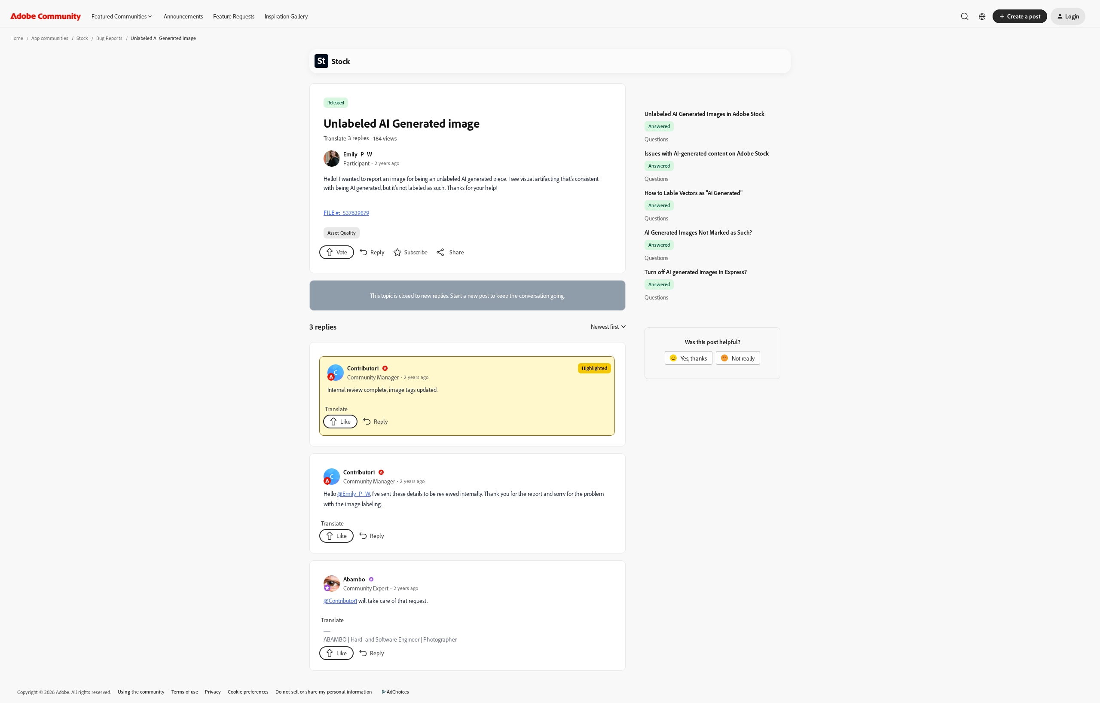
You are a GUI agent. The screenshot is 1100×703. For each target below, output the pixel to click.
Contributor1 (363, 368)
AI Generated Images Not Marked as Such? (698, 232)
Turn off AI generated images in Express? (696, 271)
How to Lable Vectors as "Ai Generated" (693, 192)
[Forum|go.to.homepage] (45, 16)
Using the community (141, 691)
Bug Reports (109, 38)
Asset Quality (341, 232)
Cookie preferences (248, 691)
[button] (1020, 16)
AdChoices (398, 691)
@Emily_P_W (353, 493)
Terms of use (184, 691)
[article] (467, 396)
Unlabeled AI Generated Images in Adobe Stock (704, 113)
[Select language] (982, 16)
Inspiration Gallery (286, 16)
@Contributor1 (340, 600)
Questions (656, 139)
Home (16, 38)
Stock (82, 38)
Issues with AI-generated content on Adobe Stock (707, 153)
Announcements (183, 16)
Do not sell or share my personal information (323, 691)
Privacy (213, 691)
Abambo (354, 579)
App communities (49, 38)
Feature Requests (233, 16)
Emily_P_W (357, 154)
